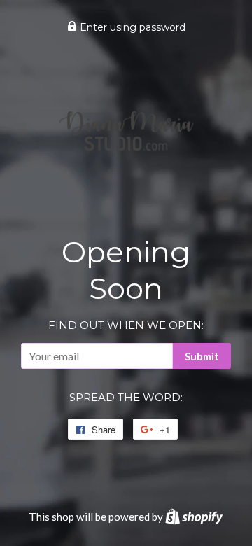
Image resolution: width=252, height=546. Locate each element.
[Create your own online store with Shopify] (194, 516)
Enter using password (131, 27)
